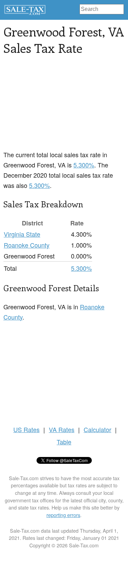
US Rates (26, 429)
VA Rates (61, 429)
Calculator (97, 429)
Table (64, 441)
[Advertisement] (64, 106)
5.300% (83, 164)
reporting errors (63, 514)
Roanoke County (26, 244)
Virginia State (22, 234)
